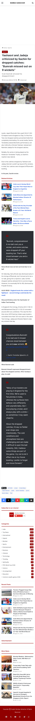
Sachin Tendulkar (20, 490)
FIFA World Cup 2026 (9, 565)
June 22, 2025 (11, 357)
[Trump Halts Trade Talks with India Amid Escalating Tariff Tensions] (6, 668)
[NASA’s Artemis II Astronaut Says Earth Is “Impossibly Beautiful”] (6, 685)
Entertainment (7, 547)
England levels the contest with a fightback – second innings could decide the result (17, 293)
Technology (6, 556)
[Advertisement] (17, 24)
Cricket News (22, 488)
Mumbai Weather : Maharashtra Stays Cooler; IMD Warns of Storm (23, 658)
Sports (10, 48)
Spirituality (6, 562)
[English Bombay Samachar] (17, 2)
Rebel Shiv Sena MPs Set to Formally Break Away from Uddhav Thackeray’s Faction (22, 676)
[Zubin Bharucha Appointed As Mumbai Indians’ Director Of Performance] (6, 197)
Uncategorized (7, 571)
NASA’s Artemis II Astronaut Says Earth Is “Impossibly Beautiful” (22, 685)
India (4, 529)
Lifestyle (5, 553)
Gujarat (5, 538)
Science (5, 568)
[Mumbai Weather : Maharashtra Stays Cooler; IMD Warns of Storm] (6, 659)
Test (11, 493)
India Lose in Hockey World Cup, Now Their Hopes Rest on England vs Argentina (22, 186)
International (6, 535)
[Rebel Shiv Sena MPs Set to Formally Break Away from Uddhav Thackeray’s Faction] (6, 677)
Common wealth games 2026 (11, 577)
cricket (15, 488)
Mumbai (5, 541)
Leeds (12, 490)
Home (5, 48)
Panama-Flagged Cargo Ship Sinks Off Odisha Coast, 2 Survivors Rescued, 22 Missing (23, 592)
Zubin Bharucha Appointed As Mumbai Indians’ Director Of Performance (22, 197)
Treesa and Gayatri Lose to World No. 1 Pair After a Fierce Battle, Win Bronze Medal (22, 221)
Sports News (5, 493)
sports (27, 490)
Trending (5, 559)
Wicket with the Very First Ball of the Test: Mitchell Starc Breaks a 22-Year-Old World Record (23, 629)
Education (6, 574)
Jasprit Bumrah (6, 490)
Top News (6, 532)
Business (5, 550)
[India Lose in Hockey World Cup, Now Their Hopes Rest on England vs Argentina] (6, 186)
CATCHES (10, 488)
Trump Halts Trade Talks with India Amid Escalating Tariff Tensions (22, 667)
